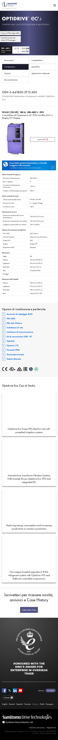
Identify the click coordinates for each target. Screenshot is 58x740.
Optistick (11, 341)
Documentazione (10, 79)
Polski (42, 704)
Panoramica (9, 60)
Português (49, 704)
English (4, 704)
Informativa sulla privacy (37, 728)
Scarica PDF (41, 139)
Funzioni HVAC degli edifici (10, 33)
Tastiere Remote (14, 358)
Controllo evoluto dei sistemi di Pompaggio (8, 39)
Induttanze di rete (15, 327)
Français (27, 704)
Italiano (35, 704)
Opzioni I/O (12, 345)
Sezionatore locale (15, 354)
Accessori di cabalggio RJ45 (20, 314)
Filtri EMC (11, 318)
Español (19, 704)
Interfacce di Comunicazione (20, 332)
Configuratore (9, 66)
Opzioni (7, 73)
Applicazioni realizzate (40, 73)
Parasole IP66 (13, 349)
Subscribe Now (29, 609)
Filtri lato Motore (14, 323)
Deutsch (12, 704)
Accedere (50, 690)
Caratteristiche (36, 60)
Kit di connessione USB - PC (19, 336)
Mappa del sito (51, 728)
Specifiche (35, 66)
